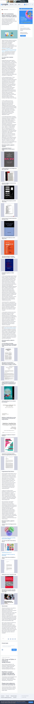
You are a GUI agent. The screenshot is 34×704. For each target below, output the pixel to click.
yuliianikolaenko (5, 9)
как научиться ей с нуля (10, 49)
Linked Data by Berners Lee (7, 552)
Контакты (14, 697)
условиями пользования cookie (21, 702)
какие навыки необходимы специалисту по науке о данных (9, 50)
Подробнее (23, 35)
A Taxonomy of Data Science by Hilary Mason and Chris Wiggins (8, 538)
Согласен (30, 702)
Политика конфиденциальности (6, 697)
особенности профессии (6, 48)
